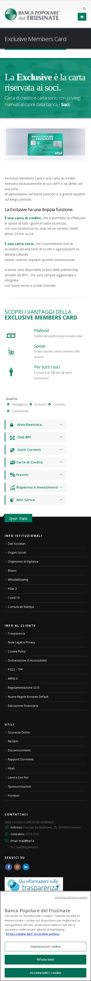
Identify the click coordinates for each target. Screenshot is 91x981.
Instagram (17, 867)
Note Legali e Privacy (21, 642)
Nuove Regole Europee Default (28, 696)
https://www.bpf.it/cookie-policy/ (33, 934)
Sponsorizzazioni (19, 786)
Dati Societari (17, 543)
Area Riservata (28, 424)
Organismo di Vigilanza (23, 561)
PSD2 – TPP (15, 669)
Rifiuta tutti (45, 959)
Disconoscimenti (19, 750)
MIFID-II (13, 678)
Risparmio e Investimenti (36, 487)
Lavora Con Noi (18, 777)
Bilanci (12, 570)
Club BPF (23, 437)
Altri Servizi (25, 500)
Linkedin (25, 867)
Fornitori (13, 795)
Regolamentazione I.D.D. (24, 687)
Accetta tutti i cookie (45, 973)
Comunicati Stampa (21, 607)
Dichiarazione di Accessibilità (27, 660)
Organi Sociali (17, 552)
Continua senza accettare (71, 897)
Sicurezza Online (19, 732)
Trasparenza (16, 633)
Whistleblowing (18, 579)
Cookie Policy (17, 651)
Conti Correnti (28, 449)
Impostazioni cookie (45, 946)
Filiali (11, 768)
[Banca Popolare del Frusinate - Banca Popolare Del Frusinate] (33, 14)
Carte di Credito (29, 462)
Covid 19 (14, 598)
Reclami (13, 741)
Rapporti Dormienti (21, 759)
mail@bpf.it (26, 841)
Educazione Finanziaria (23, 705)
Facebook (8, 867)
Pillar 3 (12, 588)
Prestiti (21, 475)
